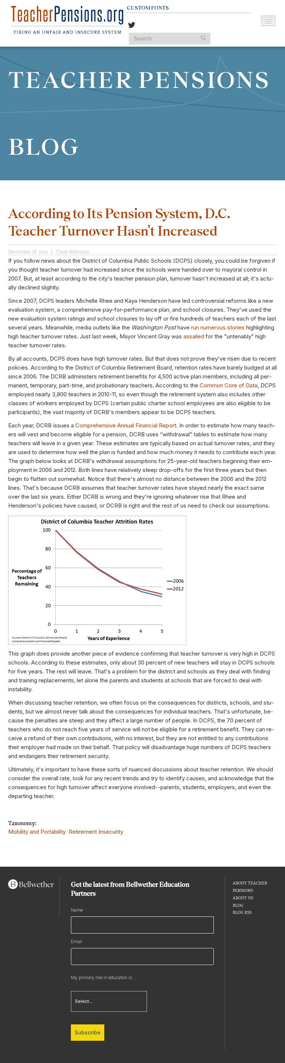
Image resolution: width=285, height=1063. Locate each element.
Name (77, 910)
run (195, 327)
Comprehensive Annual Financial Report (125, 425)
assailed (194, 336)
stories (236, 327)
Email (76, 941)
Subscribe (88, 1032)
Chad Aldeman (72, 251)
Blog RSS (242, 912)
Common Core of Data (229, 385)
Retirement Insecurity (96, 831)
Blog (238, 905)
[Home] (67, 20)
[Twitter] (131, 26)
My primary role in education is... (103, 977)
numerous (213, 327)
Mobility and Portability (37, 831)
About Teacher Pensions (250, 886)
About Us (243, 897)
